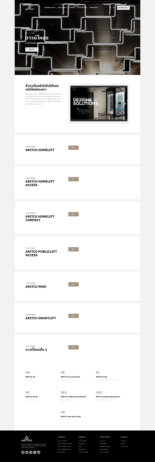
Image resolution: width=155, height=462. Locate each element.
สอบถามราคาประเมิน (104, 2)
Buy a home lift (104, 449)
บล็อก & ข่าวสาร (62, 8)
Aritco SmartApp (83, 452)
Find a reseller (82, 441)
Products (61, 437)
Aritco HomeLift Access (64, 446)
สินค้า (26, 33)
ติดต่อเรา (95, 2)
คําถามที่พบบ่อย (126, 2)
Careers (123, 443)
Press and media (104, 452)
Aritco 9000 (61, 452)
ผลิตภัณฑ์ (72, 8)
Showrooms (82, 443)
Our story (102, 441)
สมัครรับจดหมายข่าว (116, 2)
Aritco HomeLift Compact (65, 443)
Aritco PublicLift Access (64, 449)
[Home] (29, 8)
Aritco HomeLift (62, 441)
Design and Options (105, 446)
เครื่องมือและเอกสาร (49, 8)
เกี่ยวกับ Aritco (81, 8)
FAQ (80, 446)
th (113, 8)
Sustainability (103, 443)
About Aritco (105, 437)
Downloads (82, 449)
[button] (73, 148)
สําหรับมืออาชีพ (93, 8)
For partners (124, 446)
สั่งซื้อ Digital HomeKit (86, 2)
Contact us (124, 441)
